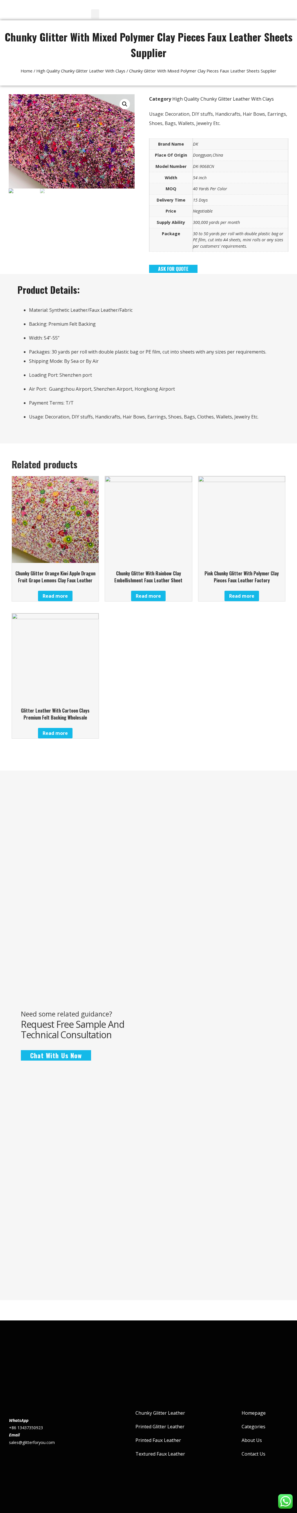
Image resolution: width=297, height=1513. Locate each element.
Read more (55, 596)
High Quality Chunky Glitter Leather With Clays (80, 71)
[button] (95, 14)
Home (26, 71)
